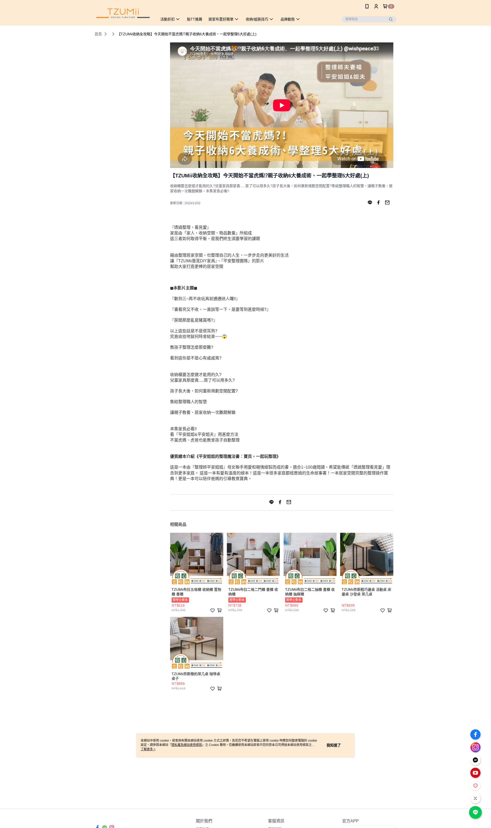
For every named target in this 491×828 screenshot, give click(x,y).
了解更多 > (148, 749)
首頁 (98, 34)
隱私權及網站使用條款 (186, 745)
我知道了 (334, 745)
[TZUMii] (123, 13)
